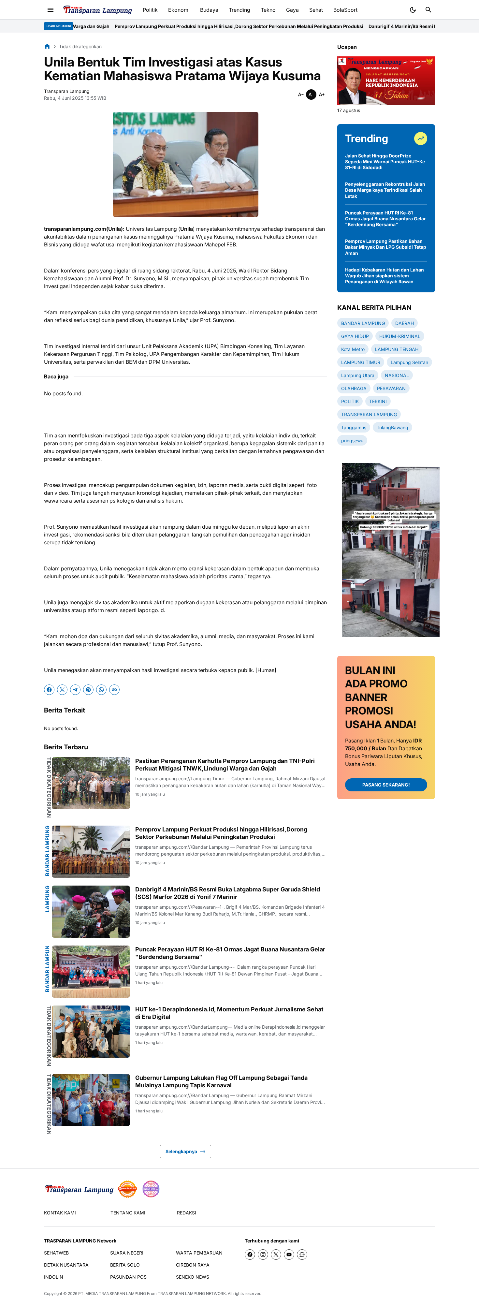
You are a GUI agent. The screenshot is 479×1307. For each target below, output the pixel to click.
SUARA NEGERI (126, 1253)
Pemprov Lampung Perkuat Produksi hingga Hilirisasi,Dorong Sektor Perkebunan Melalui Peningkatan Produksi (174, 26)
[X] (62, 689)
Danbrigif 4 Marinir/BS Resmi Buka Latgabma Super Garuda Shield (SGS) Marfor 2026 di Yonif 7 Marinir (227, 893)
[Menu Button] (50, 9)
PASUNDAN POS (128, 1277)
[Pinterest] (88, 689)
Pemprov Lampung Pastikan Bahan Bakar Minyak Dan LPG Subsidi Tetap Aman (385, 247)
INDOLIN (53, 1277)
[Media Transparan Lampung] (97, 10)
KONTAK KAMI (60, 1212)
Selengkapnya (181, 1151)
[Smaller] (301, 94)
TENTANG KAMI (127, 1212)
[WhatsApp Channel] (302, 1254)
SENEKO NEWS (192, 1277)
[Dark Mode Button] (412, 9)
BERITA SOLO (125, 1265)
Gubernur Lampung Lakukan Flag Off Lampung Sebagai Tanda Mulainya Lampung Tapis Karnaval (221, 1081)
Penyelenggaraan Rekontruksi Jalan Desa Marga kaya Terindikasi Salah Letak (385, 189)
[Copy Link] (114, 689)
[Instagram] (263, 1254)
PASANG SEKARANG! (386, 784)
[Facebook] (49, 689)
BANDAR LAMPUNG (47, 851)
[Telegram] (75, 689)
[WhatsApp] (101, 689)
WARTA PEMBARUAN (199, 1253)
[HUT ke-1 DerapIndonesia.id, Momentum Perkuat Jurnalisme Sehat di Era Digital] (91, 1032)
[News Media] (151, 1189)
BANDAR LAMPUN (47, 969)
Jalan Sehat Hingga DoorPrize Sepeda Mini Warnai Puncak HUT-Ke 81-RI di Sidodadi (385, 161)
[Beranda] (47, 46)
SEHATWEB (56, 1253)
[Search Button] (428, 9)
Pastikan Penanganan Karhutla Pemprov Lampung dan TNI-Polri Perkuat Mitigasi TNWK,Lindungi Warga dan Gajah (225, 764)
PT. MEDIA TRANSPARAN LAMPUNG (112, 1293)
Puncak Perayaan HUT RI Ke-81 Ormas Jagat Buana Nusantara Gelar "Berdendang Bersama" (230, 953)
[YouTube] (289, 1254)
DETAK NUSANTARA (66, 1265)
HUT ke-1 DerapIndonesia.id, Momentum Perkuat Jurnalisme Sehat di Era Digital (229, 1013)
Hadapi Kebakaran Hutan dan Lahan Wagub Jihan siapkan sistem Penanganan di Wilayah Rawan (384, 275)
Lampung (47, 899)
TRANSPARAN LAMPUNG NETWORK (192, 1293)
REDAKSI (186, 1212)
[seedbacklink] (127, 1189)
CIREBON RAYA (193, 1265)
